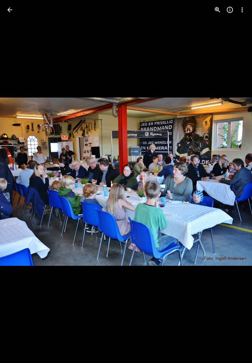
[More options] (242, 10)
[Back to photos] (9, 9)
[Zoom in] (217, 10)
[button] (17, 181)
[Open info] (230, 10)
